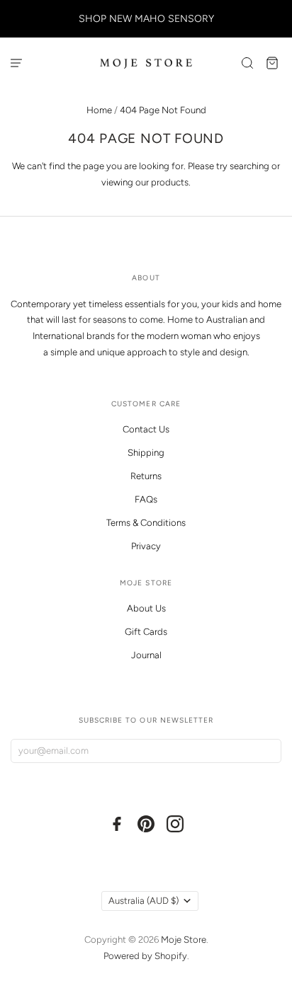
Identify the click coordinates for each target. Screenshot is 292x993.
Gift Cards (146, 631)
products (170, 182)
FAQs (146, 499)
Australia (143, 900)
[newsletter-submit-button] (267, 751)
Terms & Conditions (146, 522)
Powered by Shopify (145, 956)
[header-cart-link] (272, 63)
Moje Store (183, 939)
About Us (146, 608)
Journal (146, 655)
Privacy (146, 546)
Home (99, 110)
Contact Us (146, 429)
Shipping (146, 452)
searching (249, 166)
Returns (146, 476)
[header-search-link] (247, 63)
